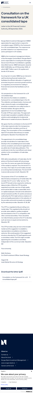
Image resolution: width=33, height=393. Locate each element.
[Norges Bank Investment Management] (5, 3)
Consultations (6, 7)
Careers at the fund (7, 365)
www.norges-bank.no (8, 363)
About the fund (6, 357)
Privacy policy (4, 384)
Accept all (8, 388)
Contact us (4, 354)
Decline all (24, 388)
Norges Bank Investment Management (13, 360)
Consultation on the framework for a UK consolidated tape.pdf (15, 278)
